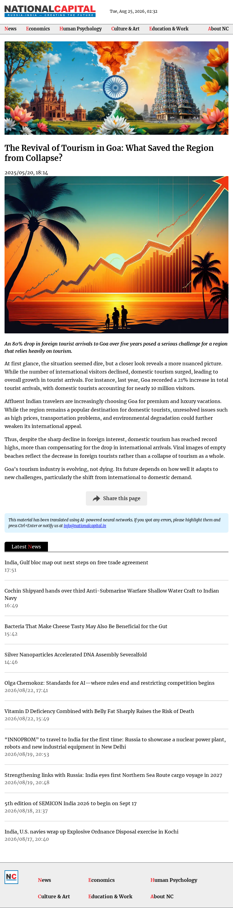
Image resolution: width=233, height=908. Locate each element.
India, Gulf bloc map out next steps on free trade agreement (76, 562)
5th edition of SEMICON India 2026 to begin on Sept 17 (71, 803)
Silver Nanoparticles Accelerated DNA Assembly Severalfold (76, 655)
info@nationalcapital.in (85, 525)
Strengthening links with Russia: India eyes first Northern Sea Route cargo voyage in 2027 (113, 775)
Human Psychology (80, 29)
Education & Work (168, 29)
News (10, 29)
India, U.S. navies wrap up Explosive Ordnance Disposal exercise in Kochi (91, 832)
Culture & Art (125, 29)
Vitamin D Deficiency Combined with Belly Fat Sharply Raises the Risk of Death (99, 711)
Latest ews (26, 547)
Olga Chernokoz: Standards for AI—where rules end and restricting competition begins (109, 683)
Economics (38, 29)
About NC (218, 29)
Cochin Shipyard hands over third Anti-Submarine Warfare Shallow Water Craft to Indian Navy (112, 594)
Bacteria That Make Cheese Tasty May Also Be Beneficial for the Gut (86, 626)
